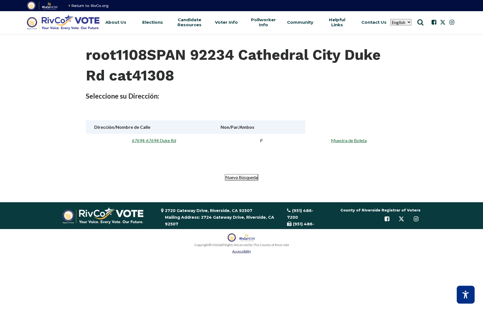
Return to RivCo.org (89, 5)
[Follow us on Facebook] (433, 22)
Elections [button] (152, 22)
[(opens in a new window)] (42, 5)
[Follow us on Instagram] (451, 22)
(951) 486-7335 (300, 227)
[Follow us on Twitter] (442, 22)
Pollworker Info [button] (263, 22)
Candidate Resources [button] (189, 22)
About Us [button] (115, 22)
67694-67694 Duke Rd (154, 140)
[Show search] (420, 22)
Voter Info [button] (226, 22)
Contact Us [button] (374, 22)
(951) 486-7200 (300, 214)
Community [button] (300, 22)
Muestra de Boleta (349, 140)
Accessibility (241, 251)
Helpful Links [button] (337, 22)
